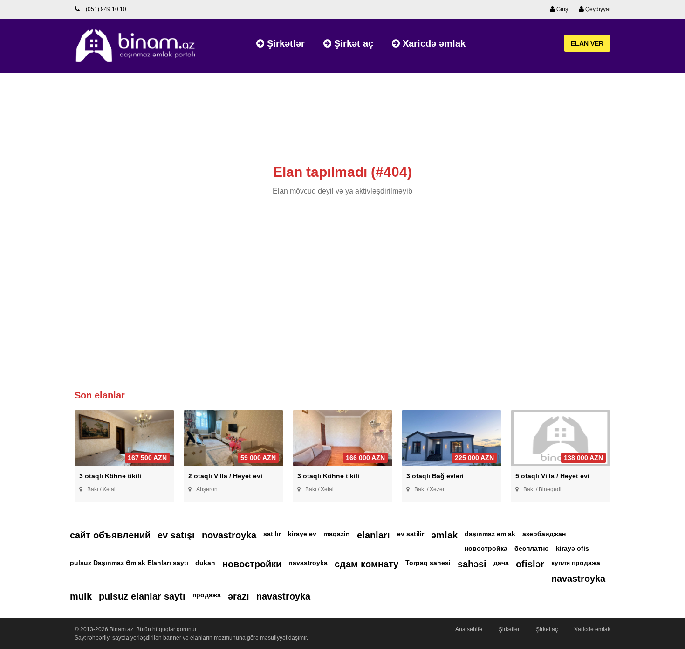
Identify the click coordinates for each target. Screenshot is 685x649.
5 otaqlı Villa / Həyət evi (552, 476)
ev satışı (176, 535)
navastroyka (308, 562)
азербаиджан (544, 533)
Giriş (561, 9)
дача (501, 562)
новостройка (486, 548)
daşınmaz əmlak (490, 533)
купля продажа (575, 562)
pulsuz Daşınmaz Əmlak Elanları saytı (129, 562)
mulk (81, 596)
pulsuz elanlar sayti (142, 596)
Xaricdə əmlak (433, 43)
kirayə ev (302, 533)
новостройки (251, 564)
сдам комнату (366, 564)
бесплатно (531, 548)
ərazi (238, 596)
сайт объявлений (110, 535)
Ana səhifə (468, 629)
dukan (205, 562)
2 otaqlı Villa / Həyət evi (225, 476)
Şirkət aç (352, 43)
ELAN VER (587, 43)
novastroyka (229, 535)
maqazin (336, 533)
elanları (373, 535)
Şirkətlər (284, 43)
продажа (206, 595)
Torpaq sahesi (428, 562)
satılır (272, 533)
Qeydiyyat (597, 9)
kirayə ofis (572, 548)
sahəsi (472, 564)
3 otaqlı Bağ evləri (435, 476)
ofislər (530, 564)
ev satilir (410, 533)
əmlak (444, 535)
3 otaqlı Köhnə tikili (110, 476)
